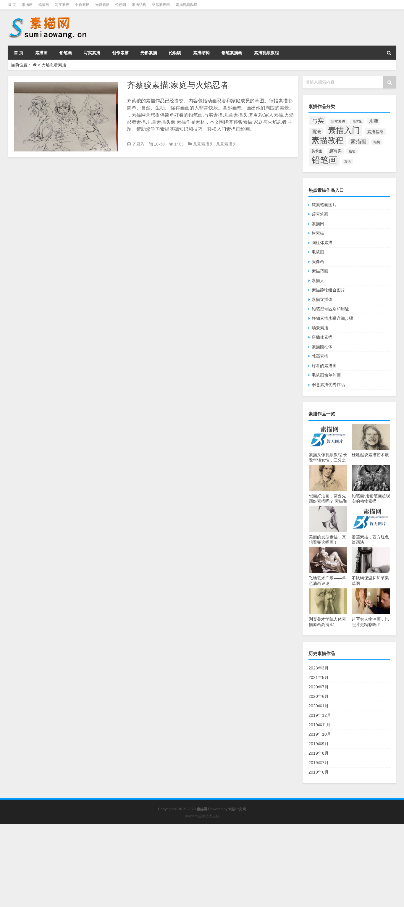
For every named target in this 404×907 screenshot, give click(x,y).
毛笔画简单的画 (326, 375)
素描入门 (344, 130)
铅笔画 (43, 5)
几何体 (357, 121)
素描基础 (375, 131)
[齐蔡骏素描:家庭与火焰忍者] (66, 116)
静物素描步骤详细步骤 (332, 318)
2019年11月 (319, 724)
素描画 (27, 5)
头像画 (318, 261)
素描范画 (320, 271)
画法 (316, 131)
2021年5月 (318, 677)
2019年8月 (318, 753)
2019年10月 (319, 734)
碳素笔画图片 (324, 204)
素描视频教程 (186, 5)
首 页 (12, 5)
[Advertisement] (177, 865)
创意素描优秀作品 (328, 384)
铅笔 (352, 151)
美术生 (316, 151)
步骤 (373, 121)
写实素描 (62, 5)
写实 (317, 120)
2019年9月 (318, 743)
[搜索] (389, 53)
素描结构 (139, 5)
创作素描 (82, 5)
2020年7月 (318, 687)
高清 (347, 162)
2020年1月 (318, 705)
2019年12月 (319, 715)
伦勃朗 (120, 5)
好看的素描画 (324, 365)
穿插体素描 (322, 337)
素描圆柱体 (322, 346)
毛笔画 (318, 252)
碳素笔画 (320, 214)
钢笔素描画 (161, 5)
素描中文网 (237, 809)
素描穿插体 (322, 299)
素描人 (318, 280)
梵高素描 (320, 356)
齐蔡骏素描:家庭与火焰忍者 (178, 85)
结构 (377, 142)
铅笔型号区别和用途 (330, 308)
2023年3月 (318, 668)
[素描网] (48, 17)
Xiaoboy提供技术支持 (202, 816)
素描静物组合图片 (328, 290)
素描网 (318, 223)
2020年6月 (318, 696)
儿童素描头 (203, 143)
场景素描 (320, 327)
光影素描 (102, 5)
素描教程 (327, 140)
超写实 (335, 151)
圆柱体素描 (322, 242)
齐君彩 (138, 144)
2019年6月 (318, 772)
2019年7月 (318, 762)
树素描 (318, 233)
